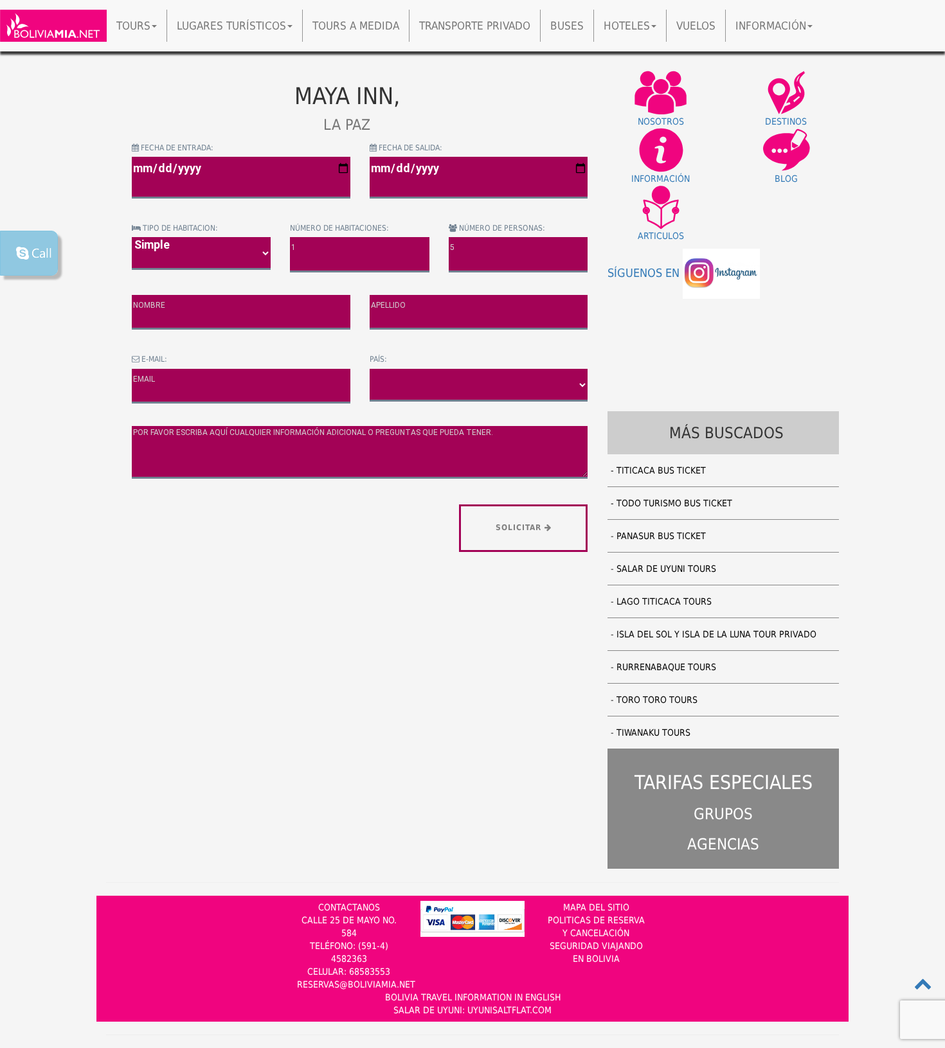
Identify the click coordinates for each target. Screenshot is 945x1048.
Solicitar (520, 527)
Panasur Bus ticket (661, 536)
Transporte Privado (474, 25)
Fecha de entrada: (176, 147)
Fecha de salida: (409, 147)
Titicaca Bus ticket (661, 470)
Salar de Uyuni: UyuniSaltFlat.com (472, 1010)
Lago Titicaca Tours (664, 601)
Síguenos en (645, 273)
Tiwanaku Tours (653, 732)
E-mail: (153, 359)
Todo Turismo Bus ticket (674, 503)
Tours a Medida (355, 25)
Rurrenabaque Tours (666, 667)
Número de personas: (501, 228)
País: (378, 359)
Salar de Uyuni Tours (666, 569)
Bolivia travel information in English (473, 997)
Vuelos (696, 25)
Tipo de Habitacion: (179, 228)
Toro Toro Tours (657, 700)
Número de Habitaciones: (339, 228)
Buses (567, 25)
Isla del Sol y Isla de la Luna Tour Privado (716, 634)
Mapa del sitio (596, 907)
